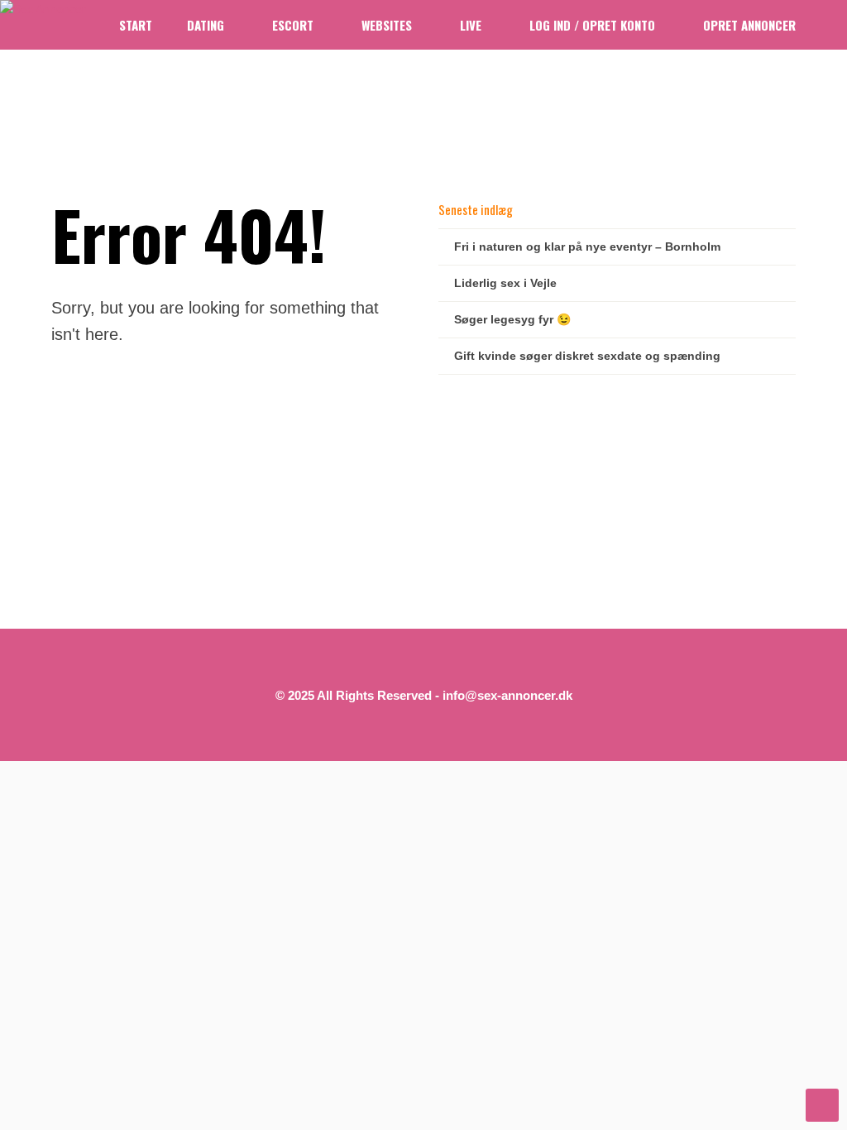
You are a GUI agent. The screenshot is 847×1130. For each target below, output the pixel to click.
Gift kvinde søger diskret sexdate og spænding (587, 355)
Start (135, 25)
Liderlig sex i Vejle (505, 283)
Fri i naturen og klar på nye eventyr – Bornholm (587, 246)
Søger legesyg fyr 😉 (512, 319)
